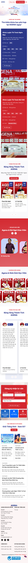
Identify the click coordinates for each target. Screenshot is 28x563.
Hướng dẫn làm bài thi (20, 549)
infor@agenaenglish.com (6, 537)
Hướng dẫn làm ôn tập (20, 551)
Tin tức (16, 510)
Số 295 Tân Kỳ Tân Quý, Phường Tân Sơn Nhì (6, 528)
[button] (12, 214)
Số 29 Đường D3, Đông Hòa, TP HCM (6, 523)
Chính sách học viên (6, 549)
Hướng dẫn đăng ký (19, 546)
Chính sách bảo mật (6, 546)
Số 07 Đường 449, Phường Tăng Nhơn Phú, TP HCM (7, 517)
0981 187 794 (4, 533)
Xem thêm (4, 458)
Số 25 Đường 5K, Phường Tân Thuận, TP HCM (6, 512)
